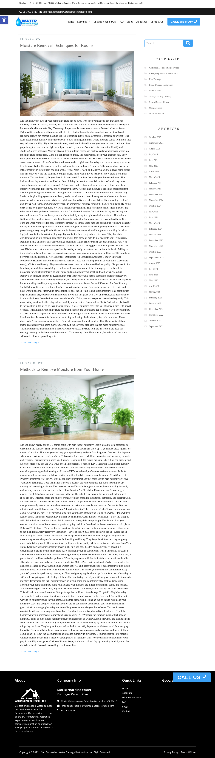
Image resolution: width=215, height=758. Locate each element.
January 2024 (155, 234)
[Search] (188, 43)
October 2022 (155, 320)
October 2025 (155, 137)
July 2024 (153, 212)
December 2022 (156, 309)
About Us (141, 21)
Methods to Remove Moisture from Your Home (62, 369)
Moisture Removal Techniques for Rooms (56, 45)
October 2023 (155, 252)
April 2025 (154, 171)
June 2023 (153, 275)
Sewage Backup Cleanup (160, 96)
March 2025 (154, 177)
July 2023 (153, 269)
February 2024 (155, 229)
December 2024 (156, 194)
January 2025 (155, 189)
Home (70, 21)
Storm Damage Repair (159, 102)
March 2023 (154, 292)
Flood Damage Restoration (161, 85)
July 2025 (153, 154)
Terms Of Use (188, 752)
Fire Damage (155, 79)
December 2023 (156, 240)
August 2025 (154, 149)
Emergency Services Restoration (163, 73)
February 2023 (155, 298)
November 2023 (156, 246)
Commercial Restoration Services (164, 68)
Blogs (130, 21)
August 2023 (154, 263)
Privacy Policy (171, 752)
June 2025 (153, 160)
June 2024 (153, 217)
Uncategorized (155, 108)
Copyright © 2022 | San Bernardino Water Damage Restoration (53, 752)
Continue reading (31, 342)
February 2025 (155, 183)
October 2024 (155, 206)
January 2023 (155, 303)
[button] (4, 20)
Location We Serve (105, 21)
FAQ (121, 21)
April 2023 (154, 286)
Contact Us (157, 21)
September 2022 (156, 326)
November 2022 (156, 315)
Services (82, 21)
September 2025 (156, 143)
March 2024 (154, 223)
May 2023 (153, 280)
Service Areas (155, 90)
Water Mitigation (156, 113)
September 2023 (156, 257)
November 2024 (156, 200)
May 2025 (153, 166)
